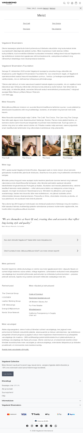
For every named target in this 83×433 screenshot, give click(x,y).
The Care (46, 158)
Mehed (52, 8)
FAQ (3, 396)
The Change (68, 158)
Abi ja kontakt (7, 389)
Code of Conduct (36, 294)
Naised (46, 8)
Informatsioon (8, 400)
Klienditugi (6, 381)
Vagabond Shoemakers (11, 405)
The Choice (26, 158)
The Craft (5, 158)
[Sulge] (80, 8)
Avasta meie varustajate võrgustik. (15, 349)
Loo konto (8, 374)
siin (11, 94)
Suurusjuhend (7, 392)
